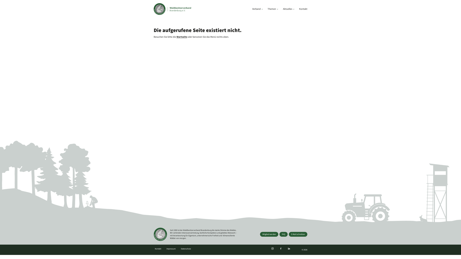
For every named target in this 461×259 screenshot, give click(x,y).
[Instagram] (272, 249)
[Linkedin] (289, 249)
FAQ (283, 234)
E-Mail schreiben (298, 234)
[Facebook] (280, 249)
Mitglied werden (269, 234)
